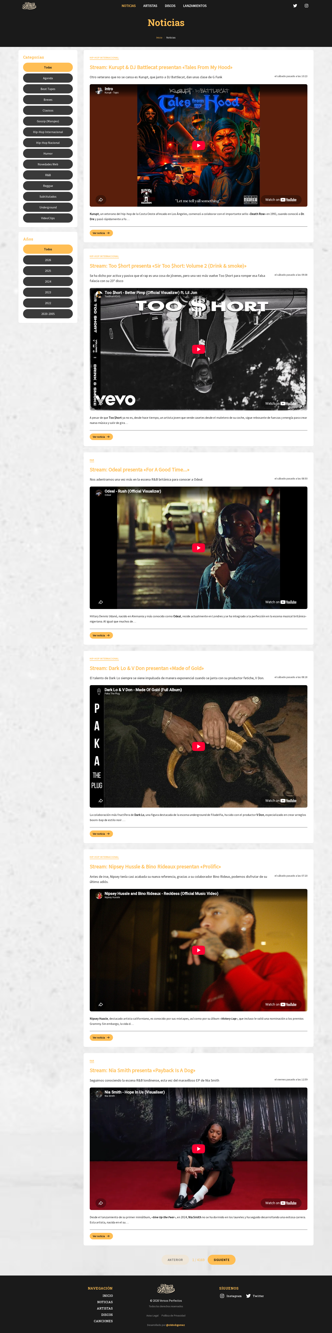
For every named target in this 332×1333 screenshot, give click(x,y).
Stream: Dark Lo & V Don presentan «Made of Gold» (147, 668)
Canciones (103, 1321)
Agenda (48, 78)
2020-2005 (48, 314)
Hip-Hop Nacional (48, 143)
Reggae (48, 186)
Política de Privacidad (173, 1315)
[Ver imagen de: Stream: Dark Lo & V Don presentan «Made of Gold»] (198, 746)
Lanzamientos (195, 6)
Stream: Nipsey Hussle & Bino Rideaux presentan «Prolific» (155, 866)
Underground (48, 207)
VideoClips (48, 218)
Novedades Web (48, 164)
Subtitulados (48, 196)
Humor (48, 153)
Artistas (150, 6)
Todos (48, 249)
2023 (48, 292)
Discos (170, 6)
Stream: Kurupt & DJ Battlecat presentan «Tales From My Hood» (161, 67)
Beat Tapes (48, 89)
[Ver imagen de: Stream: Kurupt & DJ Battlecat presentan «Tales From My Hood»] (198, 145)
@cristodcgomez (175, 1325)
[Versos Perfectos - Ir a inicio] (29, 6)
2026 (48, 260)
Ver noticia (99, 233)
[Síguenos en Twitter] (295, 5)
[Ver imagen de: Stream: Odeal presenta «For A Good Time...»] (198, 548)
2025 (48, 271)
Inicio (108, 1296)
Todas (48, 67)
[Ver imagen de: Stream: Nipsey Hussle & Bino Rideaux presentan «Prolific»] (198, 950)
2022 (48, 303)
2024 (48, 281)
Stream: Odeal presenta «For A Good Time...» (139, 469)
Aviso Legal (152, 1315)
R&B (48, 175)
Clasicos (48, 110)
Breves (48, 100)
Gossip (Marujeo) (48, 121)
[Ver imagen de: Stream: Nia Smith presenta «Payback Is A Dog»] (198, 1149)
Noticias (129, 6)
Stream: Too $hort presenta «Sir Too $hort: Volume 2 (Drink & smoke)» (168, 265)
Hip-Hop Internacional (48, 132)
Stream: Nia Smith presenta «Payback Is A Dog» (142, 1070)
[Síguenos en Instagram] (306, 5)
